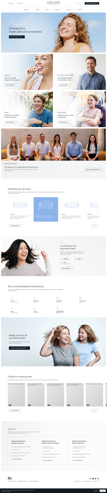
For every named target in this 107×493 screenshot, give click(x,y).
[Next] (96, 225)
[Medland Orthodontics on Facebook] (96, 478)
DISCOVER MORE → (15, 410)
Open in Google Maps (17, 459)
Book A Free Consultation (92, 3)
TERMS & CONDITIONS (86, 481)
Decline (96, 490)
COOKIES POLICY (96, 481)
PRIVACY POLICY (77, 481)
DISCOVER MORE (15, 225)
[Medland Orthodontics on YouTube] (93, 478)
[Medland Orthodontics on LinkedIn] (98, 478)
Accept (102, 490)
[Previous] (92, 225)
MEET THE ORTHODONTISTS (93, 169)
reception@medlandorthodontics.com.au (21, 452)
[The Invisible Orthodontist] (23, 478)
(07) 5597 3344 (16, 449)
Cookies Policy (4, 491)
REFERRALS (79, 3)
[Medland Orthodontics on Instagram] (90, 478)
